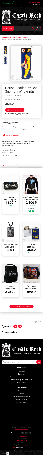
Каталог (12, 37)
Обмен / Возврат (22, 399)
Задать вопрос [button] (12, 135)
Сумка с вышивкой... (11, 287)
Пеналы (25, 37)
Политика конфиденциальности (21, 380)
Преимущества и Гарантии (21, 396)
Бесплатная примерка (12, 99)
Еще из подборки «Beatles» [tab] (10, 165)
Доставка (21, 391)
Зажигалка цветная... (31, 245)
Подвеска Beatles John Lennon (11, 245)
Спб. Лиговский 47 (21, 436)
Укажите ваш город (33, 2)
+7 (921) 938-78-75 (21, 442)
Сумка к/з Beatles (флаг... (31, 287)
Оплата (21, 394)
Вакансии (21, 374)
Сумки (18, 37)
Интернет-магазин (21, 440)
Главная (5, 37)
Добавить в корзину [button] (14, 110)
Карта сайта (21, 382)
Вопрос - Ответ (21, 402)
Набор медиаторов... (10, 198)
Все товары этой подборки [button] (21, 306)
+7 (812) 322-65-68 (21, 438)
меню (9, 28)
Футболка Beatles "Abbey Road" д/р (31, 198)
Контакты (9, 3)
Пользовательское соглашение (21, 377)
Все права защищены (21, 429)
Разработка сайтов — (21, 445)
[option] (26, 63)
